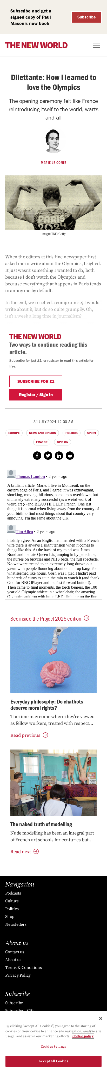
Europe (14, 433)
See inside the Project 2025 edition (45, 618)
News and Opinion (42, 433)
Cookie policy (82, 1036)
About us (13, 959)
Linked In (59, 455)
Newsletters (15, 924)
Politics (71, 433)
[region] (53, 1041)
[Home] (36, 45)
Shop (9, 916)
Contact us (14, 952)
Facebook (37, 455)
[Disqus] (53, 532)
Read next (20, 852)
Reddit (70, 455)
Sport (91, 433)
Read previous (25, 735)
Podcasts (13, 893)
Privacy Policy (18, 975)
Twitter (48, 455)
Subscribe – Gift (19, 1010)
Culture (12, 901)
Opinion (62, 442)
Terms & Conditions (23, 967)
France (42, 442)
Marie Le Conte (53, 162)
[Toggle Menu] (96, 45)
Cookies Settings (53, 1046)
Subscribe (86, 17)
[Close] (100, 1018)
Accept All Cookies (53, 1061)
